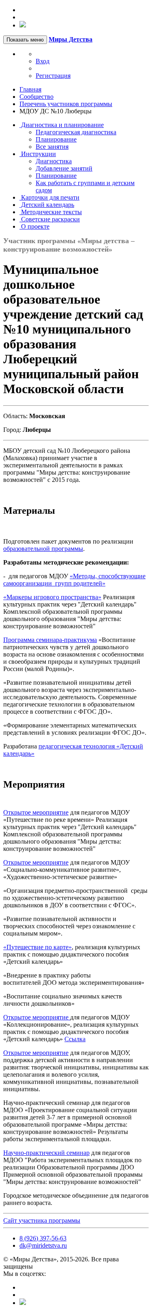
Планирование (56, 139)
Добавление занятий (64, 168)
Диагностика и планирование (61, 124)
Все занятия (52, 146)
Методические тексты (50, 211)
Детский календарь (46, 204)
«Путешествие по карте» (37, 947)
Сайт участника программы (41, 1220)
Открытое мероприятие (36, 812)
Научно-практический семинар (46, 1152)
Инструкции (37, 153)
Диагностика (54, 161)
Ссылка (75, 1039)
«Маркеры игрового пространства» (52, 597)
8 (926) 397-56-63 (42, 1238)
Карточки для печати (49, 197)
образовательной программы (43, 548)
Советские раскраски (49, 219)
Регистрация (53, 75)
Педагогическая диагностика (76, 132)
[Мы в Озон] (22, 25)
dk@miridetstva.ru (43, 1245)
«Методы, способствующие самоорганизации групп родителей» (74, 580)
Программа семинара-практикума (50, 639)
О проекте (34, 226)
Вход (42, 61)
